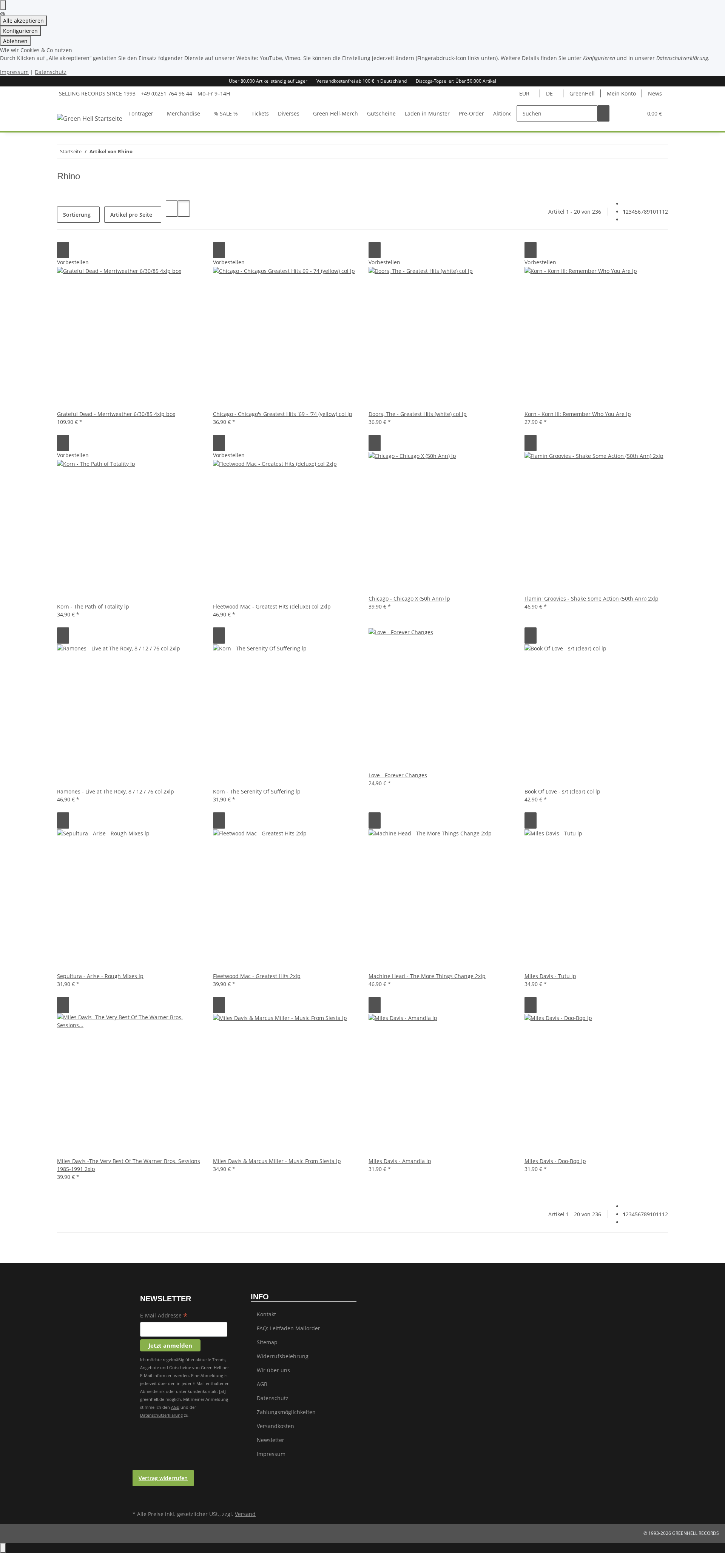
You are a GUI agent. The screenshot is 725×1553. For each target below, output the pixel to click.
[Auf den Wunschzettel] (63, 250)
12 (665, 211)
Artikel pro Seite (131, 214)
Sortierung (77, 214)
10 (653, 211)
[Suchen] (603, 113)
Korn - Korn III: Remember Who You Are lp (577, 414)
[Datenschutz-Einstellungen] (3, 5)
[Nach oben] (3, 1548)
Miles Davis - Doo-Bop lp (555, 1161)
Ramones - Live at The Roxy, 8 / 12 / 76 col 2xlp (115, 791)
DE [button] (550, 93)
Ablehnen (15, 41)
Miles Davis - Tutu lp (550, 976)
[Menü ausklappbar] (72, 106)
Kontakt (266, 1314)
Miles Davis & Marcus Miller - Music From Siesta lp (277, 1161)
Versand (245, 1514)
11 (659, 211)
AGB (175, 1407)
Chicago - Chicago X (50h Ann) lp (409, 598)
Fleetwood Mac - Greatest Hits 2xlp (257, 976)
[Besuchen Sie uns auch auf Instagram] (139, 1500)
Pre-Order (471, 113)
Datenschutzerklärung (161, 1415)
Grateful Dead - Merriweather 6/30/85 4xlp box (116, 414)
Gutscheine (381, 113)
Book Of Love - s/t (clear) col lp (562, 791)
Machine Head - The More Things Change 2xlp (427, 976)
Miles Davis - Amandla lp (400, 1161)
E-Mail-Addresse (164, 1316)
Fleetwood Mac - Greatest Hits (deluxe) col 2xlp (272, 606)
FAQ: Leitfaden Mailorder (288, 1328)
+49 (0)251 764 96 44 (166, 93)
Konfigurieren (20, 30)
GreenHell (582, 93)
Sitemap (267, 1342)
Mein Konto (621, 93)
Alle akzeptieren (23, 20)
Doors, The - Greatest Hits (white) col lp (418, 414)
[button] (621, 113)
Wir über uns (273, 1370)
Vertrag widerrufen (163, 1478)
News (655, 93)
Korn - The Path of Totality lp (93, 606)
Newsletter (270, 1440)
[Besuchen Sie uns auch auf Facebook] (139, 1491)
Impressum (14, 71)
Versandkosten (275, 1426)
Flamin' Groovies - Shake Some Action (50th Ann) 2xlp (591, 598)
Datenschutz (50, 71)
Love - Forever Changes (398, 775)
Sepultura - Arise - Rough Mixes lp (100, 976)
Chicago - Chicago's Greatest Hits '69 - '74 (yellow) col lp (282, 414)
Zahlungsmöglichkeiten (286, 1412)
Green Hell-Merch (335, 113)
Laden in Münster (427, 113)
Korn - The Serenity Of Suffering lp (257, 791)
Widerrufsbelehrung (283, 1356)
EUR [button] (525, 93)
